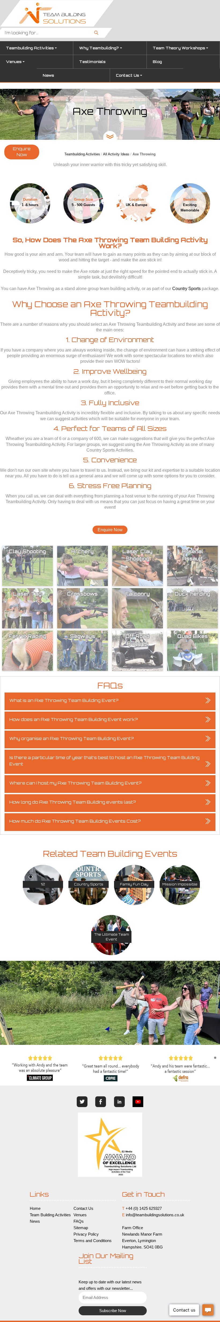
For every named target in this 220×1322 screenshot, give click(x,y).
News (48, 75)
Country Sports (186, 288)
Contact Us (127, 75)
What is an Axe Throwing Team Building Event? (64, 700)
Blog (157, 62)
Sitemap (81, 1228)
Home (35, 1208)
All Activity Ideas (116, 154)
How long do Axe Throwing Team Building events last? (72, 802)
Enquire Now (22, 152)
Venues (13, 62)
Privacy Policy (86, 1234)
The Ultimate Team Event (111, 936)
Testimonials (92, 62)
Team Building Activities (50, 1215)
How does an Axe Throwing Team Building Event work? (73, 719)
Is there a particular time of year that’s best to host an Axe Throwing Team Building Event (104, 761)
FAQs (79, 1221)
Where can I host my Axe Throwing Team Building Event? (75, 783)
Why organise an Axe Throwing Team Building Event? (71, 738)
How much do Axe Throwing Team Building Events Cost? (75, 821)
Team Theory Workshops (179, 48)
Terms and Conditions (93, 1241)
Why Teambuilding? (99, 48)
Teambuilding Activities (30, 48)
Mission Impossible (179, 884)
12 (43, 884)
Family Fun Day (134, 884)
